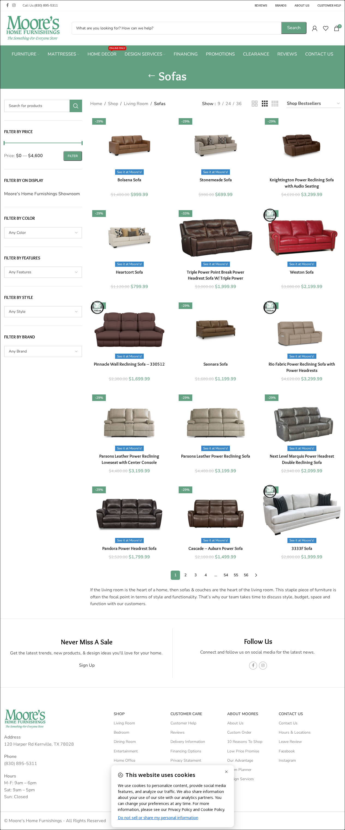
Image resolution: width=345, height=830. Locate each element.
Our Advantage (240, 760)
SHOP (119, 713)
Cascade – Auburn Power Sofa (215, 548)
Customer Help (183, 723)
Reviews (177, 732)
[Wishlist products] (325, 28)
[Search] (76, 106)
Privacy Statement (185, 760)
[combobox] (43, 232)
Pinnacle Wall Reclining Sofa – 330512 (129, 364)
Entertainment (126, 751)
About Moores (242, 713)
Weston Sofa (302, 272)
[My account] (314, 28)
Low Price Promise (243, 751)
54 (226, 575)
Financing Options (185, 751)
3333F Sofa (302, 548)
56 (246, 575)
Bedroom (121, 732)
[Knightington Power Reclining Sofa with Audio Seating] (302, 145)
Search (294, 28)
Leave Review (290, 741)
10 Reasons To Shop (244, 741)
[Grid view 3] (265, 104)
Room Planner (239, 769)
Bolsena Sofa (129, 179)
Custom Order (239, 732)
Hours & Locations (295, 732)
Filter (73, 156)
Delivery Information (187, 741)
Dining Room (125, 741)
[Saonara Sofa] (216, 330)
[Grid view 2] (255, 104)
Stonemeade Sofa (216, 179)
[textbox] (43, 233)
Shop (113, 104)
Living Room (136, 104)
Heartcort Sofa (129, 272)
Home (96, 104)
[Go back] (151, 76)
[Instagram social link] (14, 5)
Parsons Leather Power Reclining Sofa (215, 456)
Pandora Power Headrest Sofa (129, 548)
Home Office (124, 760)
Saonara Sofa (215, 364)
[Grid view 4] (275, 104)
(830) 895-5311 (46, 5)
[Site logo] (33, 28)
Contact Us (288, 723)
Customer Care (186, 713)
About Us (235, 723)
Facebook (287, 751)
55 (236, 575)
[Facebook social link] (7, 5)
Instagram (287, 760)
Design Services (240, 779)
